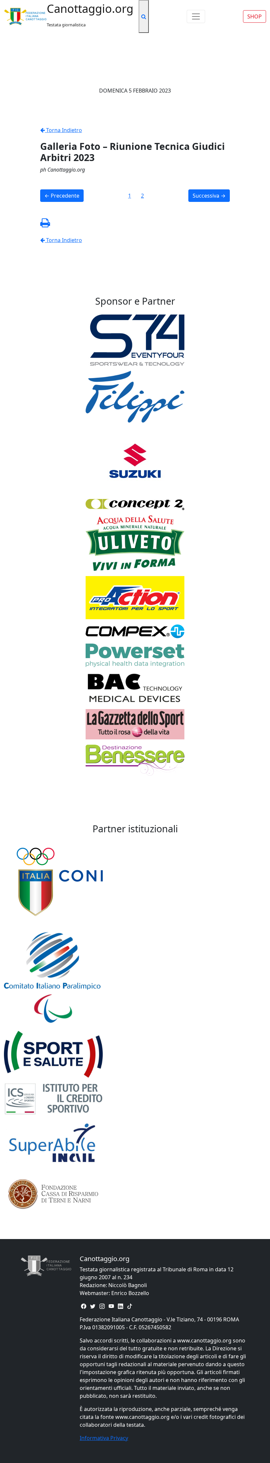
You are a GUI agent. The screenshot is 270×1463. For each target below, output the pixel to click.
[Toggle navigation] (196, 16)
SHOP (254, 16)
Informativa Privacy (104, 1438)
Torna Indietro (63, 130)
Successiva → (209, 195)
